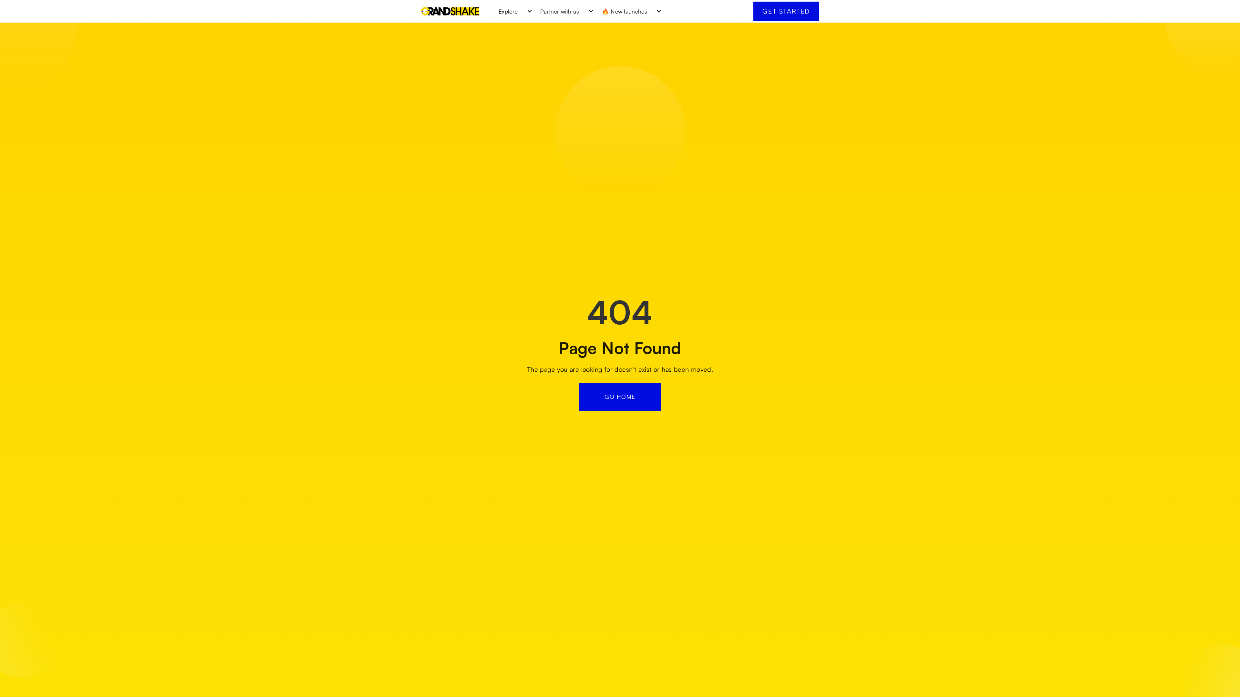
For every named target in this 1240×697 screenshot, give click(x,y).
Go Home (619, 396)
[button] (513, 11)
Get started (786, 11)
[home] (450, 11)
